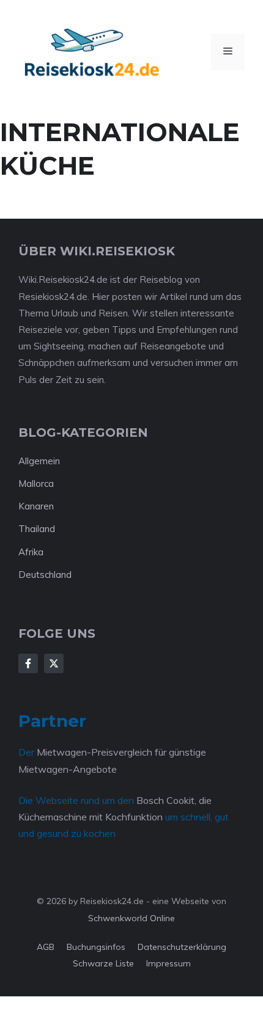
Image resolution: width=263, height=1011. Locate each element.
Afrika (30, 552)
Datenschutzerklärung (182, 946)
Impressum (168, 963)
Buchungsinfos (96, 946)
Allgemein (39, 461)
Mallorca (36, 483)
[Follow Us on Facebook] (28, 663)
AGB (45, 946)
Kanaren (36, 506)
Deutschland (45, 574)
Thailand (36, 529)
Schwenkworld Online (131, 918)
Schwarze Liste (103, 963)
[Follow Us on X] (54, 663)
